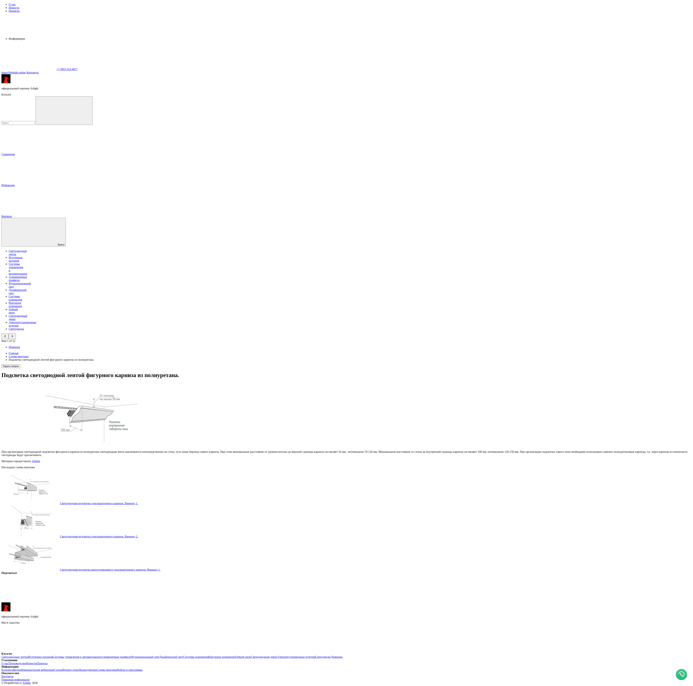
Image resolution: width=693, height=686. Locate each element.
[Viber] (138, 600)
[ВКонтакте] (28, 600)
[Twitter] (83, 600)
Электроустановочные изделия (296, 656)
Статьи (58, 669)
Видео (17, 669)
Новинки (14, 347)
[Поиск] (64, 110)
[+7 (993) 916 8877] (191, 650)
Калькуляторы (88, 669)
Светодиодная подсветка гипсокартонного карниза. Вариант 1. (99, 503)
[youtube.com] (137, 650)
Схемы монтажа (107, 669)
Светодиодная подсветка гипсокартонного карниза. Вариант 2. (99, 536)
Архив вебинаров (43, 669)
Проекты (14, 10)
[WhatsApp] (28, 69)
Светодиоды (16, 328)
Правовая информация (15, 679)
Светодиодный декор (264, 656)
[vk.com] (28, 650)
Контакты (33, 72)
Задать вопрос (11, 366)
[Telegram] (248, 600)
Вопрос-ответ (71, 669)
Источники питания (16, 259)
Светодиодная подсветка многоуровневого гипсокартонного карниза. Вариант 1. (110, 569)
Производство (17, 663)
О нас (12, 4)
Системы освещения (15, 298)
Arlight (36, 461)
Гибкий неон (13, 311)
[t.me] (83, 650)
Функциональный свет (145, 656)
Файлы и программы (130, 669)
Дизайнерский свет (171, 656)
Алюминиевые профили (18, 278)
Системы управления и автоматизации (77, 656)
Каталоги (7, 669)
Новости (14, 7)
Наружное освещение (15, 304)
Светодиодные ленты (14, 656)
